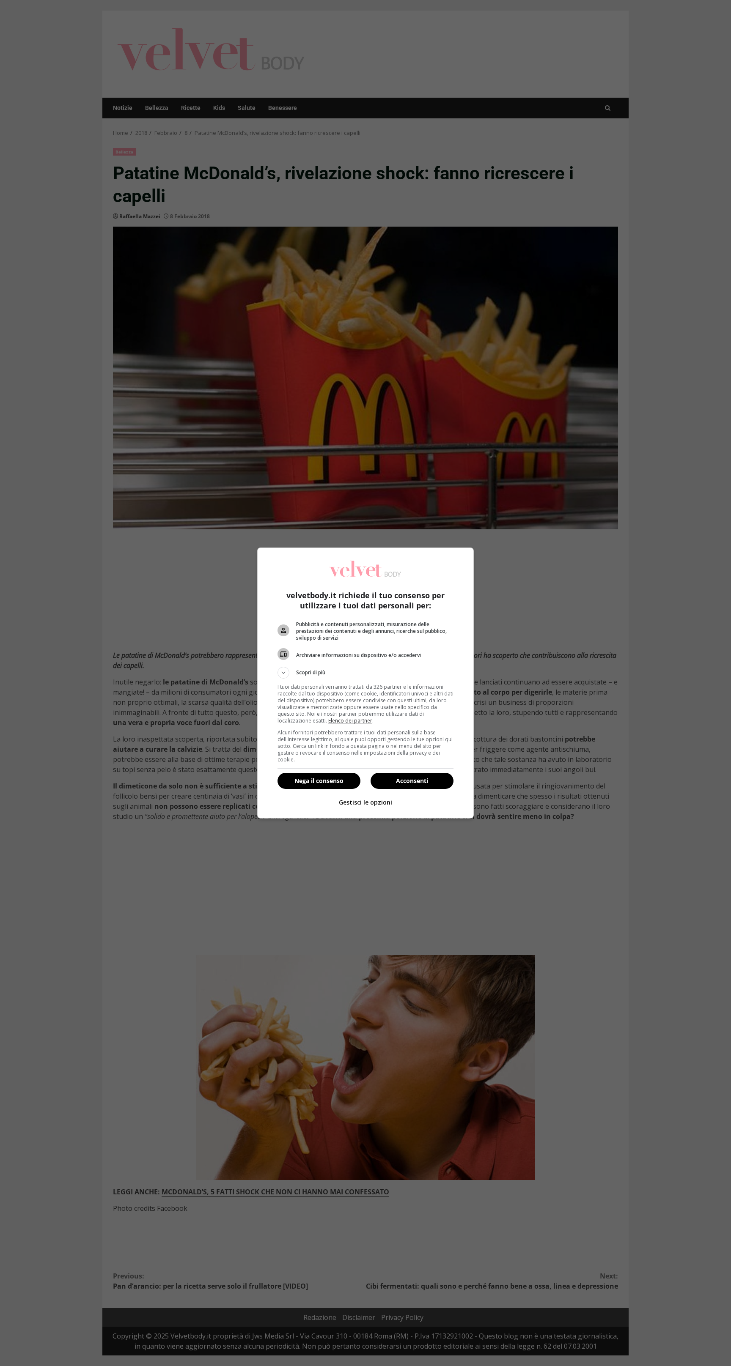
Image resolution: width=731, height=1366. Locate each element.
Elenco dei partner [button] (350, 720)
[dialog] (365, 683)
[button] (365, 673)
